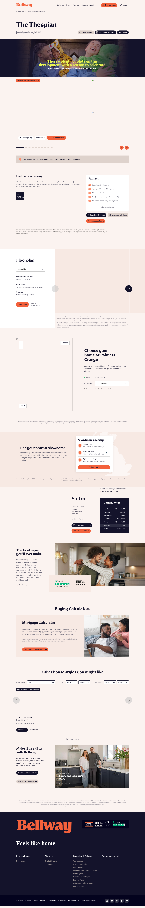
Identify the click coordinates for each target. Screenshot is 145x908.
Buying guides (78, 886)
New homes (20, 861)
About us (76, 5)
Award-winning (78, 867)
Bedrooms (98, 682)
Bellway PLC (43, 900)
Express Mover (78, 880)
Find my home (22, 856)
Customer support (88, 5)
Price (61, 682)
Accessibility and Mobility (88, 900)
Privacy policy (52, 900)
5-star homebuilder (80, 864)
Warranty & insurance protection (85, 870)
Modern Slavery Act (74, 900)
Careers (35, 900)
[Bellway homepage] (44, 833)
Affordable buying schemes (83, 883)
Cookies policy (62, 900)
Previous (55, 288)
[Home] (17, 11)
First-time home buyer (81, 877)
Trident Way (76, 159)
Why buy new (78, 874)
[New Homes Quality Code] (107, 824)
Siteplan (65, 343)
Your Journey (78, 861)
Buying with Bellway (63, 5)
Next (128, 288)
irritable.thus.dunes (110, 491)
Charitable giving (51, 861)
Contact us (49, 864)
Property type (20, 682)
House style (88, 384)
